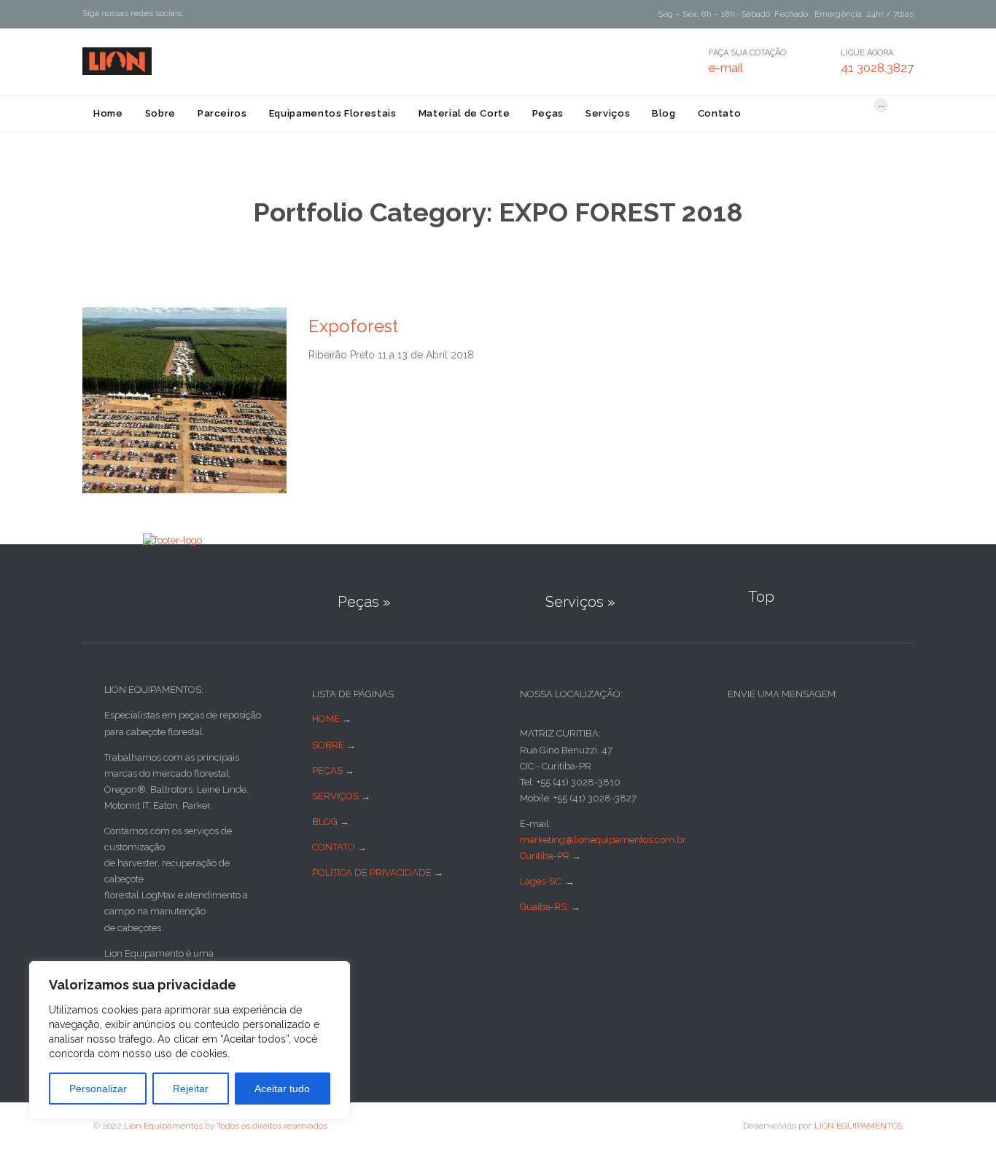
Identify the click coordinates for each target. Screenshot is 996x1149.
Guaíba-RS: (545, 906)
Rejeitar (191, 1088)
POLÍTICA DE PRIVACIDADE (372, 872)
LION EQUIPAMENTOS (858, 1126)
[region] (189, 1040)
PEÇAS (327, 770)
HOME (326, 718)
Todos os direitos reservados (272, 1126)
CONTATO (333, 847)
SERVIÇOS (335, 796)
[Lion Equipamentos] (117, 61)
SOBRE (328, 745)
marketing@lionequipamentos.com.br (603, 839)
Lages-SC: (542, 881)
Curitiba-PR (544, 855)
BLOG (325, 821)
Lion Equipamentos (163, 1126)
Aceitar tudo (282, 1088)
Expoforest (353, 326)
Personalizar (98, 1088)
